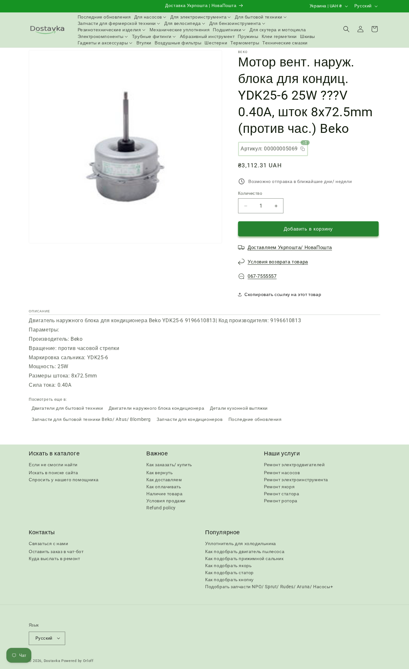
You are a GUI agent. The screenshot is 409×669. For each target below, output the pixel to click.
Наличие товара (164, 493)
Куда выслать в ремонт (54, 558)
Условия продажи (166, 500)
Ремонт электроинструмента (296, 479)
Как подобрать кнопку (229, 579)
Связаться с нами (48, 543)
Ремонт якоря (279, 486)
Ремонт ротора (280, 500)
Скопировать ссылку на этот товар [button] (282, 294)
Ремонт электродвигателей (294, 464)
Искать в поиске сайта (53, 472)
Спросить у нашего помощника (63, 479)
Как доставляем (164, 479)
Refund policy (161, 507)
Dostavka (52, 660)
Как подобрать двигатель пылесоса (244, 551)
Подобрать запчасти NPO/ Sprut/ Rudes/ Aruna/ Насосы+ (269, 586)
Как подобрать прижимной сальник (244, 558)
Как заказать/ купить (169, 464)
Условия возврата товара (278, 262)
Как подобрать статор (229, 572)
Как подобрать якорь (228, 565)
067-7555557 (262, 276)
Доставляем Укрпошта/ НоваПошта (290, 247)
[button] (151, 17)
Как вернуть (159, 472)
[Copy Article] (302, 149)
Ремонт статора (281, 493)
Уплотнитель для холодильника (240, 543)
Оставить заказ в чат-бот (56, 551)
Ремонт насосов (282, 472)
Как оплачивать (163, 486)
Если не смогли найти (53, 464)
